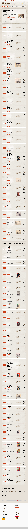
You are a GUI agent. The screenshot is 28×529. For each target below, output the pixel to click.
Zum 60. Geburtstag (17, 511)
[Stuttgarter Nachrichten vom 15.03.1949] (18, 214)
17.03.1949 (9, 317)
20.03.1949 (9, 418)
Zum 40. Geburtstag (17, 510)
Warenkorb (23, 0)
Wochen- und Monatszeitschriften (12, 491)
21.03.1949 (9, 462)
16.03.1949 (9, 292)
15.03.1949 (9, 248)
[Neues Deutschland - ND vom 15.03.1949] (18, 180)
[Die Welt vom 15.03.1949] (18, 81)
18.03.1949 (9, 341)
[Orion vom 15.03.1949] (18, 194)
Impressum (4, 511)
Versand (24, 42)
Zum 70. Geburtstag (17, 512)
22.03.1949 (9, 475)
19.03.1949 (9, 370)
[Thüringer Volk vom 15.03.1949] (18, 232)
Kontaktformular (4, 508)
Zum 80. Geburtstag (17, 513)
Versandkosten (4, 509)
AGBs (3, 512)
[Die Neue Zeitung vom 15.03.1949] (18, 65)
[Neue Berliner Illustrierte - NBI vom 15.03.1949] (18, 158)
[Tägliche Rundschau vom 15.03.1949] (18, 223)
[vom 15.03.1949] (18, 275)
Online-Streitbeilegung (5, 507)
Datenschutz (4, 510)
